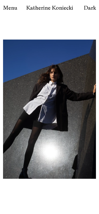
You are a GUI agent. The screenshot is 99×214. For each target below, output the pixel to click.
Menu (10, 8)
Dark (90, 8)
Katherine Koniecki (49, 7)
